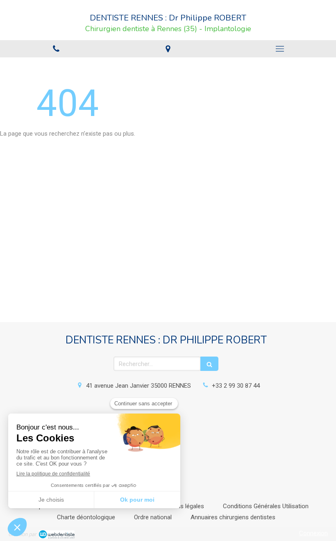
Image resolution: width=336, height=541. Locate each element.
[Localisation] (168, 48)
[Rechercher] (209, 364)
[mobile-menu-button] (280, 49)
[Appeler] (56, 48)
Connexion (313, 533)
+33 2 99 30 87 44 (236, 385)
